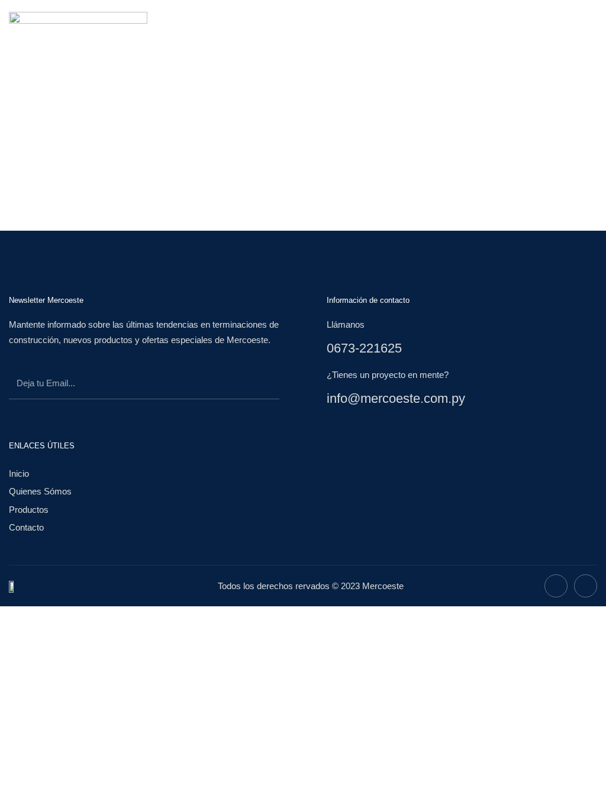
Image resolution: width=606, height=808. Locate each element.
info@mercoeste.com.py (396, 398)
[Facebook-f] (556, 585)
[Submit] (252, 385)
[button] (399, 29)
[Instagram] (585, 585)
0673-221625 (364, 348)
